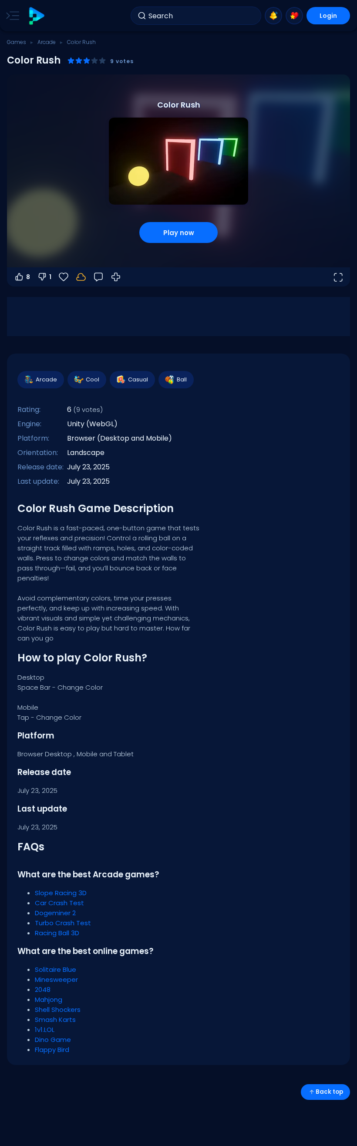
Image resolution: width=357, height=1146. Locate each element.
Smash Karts (55, 1019)
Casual (138, 379)
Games (16, 42)
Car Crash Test (59, 902)
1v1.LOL (44, 1029)
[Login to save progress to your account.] (81, 277)
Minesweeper (56, 979)
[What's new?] (273, 15)
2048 (43, 989)
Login (328, 15)
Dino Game (53, 1039)
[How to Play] (116, 277)
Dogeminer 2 (55, 912)
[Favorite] (294, 15)
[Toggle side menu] (11, 16)
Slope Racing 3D (61, 892)
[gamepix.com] (36, 16)
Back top (329, 1092)
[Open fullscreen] (338, 277)
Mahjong (48, 999)
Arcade (46, 42)
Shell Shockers (58, 1009)
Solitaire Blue (55, 969)
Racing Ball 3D (57, 932)
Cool (92, 379)
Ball (182, 379)
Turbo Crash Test (63, 922)
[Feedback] (98, 277)
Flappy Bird (52, 1049)
